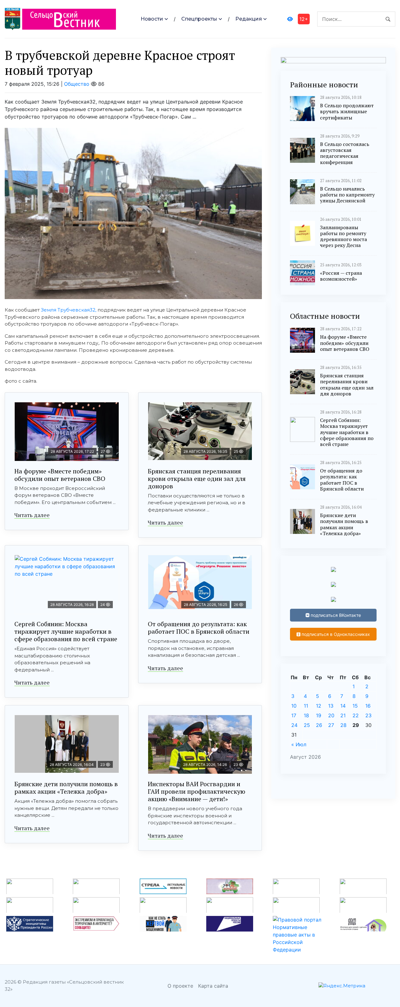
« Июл (298, 744)
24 (294, 725)
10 (294, 706)
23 (368, 715)
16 (368, 706)
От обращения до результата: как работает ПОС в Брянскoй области (198, 628)
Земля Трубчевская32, (68, 310)
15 (355, 706)
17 (293, 715)
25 (307, 725)
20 (331, 715)
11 (306, 706)
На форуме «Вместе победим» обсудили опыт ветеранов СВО (59, 475)
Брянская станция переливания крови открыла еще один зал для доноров (197, 478)
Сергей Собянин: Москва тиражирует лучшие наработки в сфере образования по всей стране (65, 631)
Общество (76, 84)
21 (343, 715)
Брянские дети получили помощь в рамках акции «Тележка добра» (66, 788)
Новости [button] (152, 19)
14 (343, 706)
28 (343, 725)
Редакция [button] (248, 19)
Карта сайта (213, 986)
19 (318, 715)
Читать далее (32, 515)
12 (318, 706)
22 (355, 715)
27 (331, 725)
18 (306, 715)
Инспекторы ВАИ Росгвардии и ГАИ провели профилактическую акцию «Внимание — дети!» (196, 791)
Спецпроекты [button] (199, 19)
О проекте (180, 986)
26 (319, 725)
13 (330, 706)
